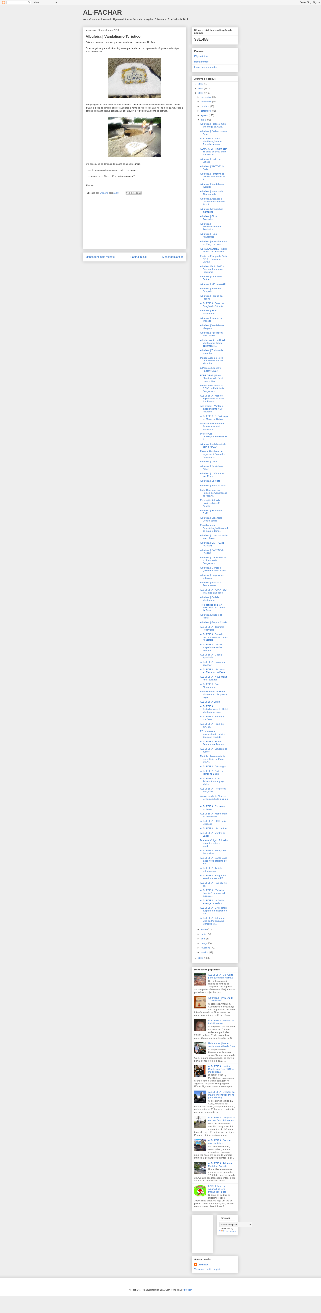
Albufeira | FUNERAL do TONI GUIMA (221, 999)
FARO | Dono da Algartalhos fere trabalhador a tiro (217, 1189)
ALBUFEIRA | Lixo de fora (213, 828)
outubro (205, 106)
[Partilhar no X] (133, 193)
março (204, 943)
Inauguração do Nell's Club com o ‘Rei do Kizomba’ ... (211, 360)
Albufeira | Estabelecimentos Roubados (210, 226)
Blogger (187, 1290)
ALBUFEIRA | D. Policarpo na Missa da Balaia (214, 417)
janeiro (205, 952)
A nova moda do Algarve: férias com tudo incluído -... (214, 799)
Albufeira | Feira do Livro (213, 485)
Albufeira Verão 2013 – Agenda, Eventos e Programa (212, 269)
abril (203, 938)
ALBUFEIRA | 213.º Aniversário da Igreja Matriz (212, 781)
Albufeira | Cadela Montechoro (209, 598)
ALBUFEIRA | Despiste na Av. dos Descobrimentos (221, 1119)
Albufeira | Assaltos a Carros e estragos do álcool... (212, 201)
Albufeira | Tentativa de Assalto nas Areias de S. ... (212, 176)
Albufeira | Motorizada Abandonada (211, 192)
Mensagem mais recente (100, 256)
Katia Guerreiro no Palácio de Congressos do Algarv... (213, 493)
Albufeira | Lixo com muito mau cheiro (214, 537)
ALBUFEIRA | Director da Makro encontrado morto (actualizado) (221, 1095)
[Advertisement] (135, 225)
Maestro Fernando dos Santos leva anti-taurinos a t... (212, 426)
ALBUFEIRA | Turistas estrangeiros (211, 869)
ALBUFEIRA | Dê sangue (213, 766)
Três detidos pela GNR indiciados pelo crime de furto (212, 607)
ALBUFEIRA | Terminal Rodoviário (212, 628)
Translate (231, 1231)
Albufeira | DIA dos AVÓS (213, 284)
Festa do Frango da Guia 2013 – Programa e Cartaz (213, 259)
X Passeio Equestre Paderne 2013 (210, 369)
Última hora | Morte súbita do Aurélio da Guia (221, 1044)
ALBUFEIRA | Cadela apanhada (211, 656)
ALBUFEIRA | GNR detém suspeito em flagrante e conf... (214, 910)
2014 (201, 88)
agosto (205, 115)
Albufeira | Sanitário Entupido (210, 290)
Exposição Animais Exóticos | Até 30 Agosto (210, 503)
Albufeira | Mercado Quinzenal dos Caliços (213, 569)
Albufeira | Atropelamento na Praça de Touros (213, 243)
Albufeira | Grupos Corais (213, 622)
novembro (206, 101)
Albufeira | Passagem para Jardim (211, 334)
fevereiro (206, 947)
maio (204, 934)
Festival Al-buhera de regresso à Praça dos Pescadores (212, 454)
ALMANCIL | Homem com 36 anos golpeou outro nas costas (213, 151)
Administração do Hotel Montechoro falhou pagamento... (212, 343)
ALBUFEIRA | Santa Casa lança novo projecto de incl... (213, 861)
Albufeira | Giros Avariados (208, 217)
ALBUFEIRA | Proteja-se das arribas (213, 852)
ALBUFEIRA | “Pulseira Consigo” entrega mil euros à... (212, 893)
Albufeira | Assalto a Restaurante (210, 584)
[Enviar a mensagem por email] (127, 193)
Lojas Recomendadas (205, 67)
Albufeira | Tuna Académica (208, 235)
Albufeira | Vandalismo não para (212, 327)
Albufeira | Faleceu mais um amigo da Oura (213, 125)
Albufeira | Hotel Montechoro (208, 312)
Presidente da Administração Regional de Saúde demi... (214, 528)
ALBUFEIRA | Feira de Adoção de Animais (212, 304)
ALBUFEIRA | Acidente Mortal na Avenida (220, 1164)
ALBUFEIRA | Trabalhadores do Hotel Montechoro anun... (214, 709)
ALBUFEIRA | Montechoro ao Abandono (214, 815)
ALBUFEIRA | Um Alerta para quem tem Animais (220, 976)
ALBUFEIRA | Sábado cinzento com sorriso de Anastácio (214, 637)
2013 (201, 93)
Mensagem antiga (173, 256)
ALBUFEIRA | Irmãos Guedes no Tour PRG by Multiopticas (221, 1069)
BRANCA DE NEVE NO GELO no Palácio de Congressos (212, 388)
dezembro (206, 97)
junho (204, 929)
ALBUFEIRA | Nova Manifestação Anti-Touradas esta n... (211, 141)
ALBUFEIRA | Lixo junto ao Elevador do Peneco (213, 671)
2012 (201, 958)
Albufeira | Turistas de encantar (211, 351)
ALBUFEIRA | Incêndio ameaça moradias (212, 902)
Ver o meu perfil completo (207, 1269)
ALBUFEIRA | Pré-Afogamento (209, 685)
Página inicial (138, 256)
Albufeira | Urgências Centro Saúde (211, 519)
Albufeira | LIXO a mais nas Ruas (212, 475)
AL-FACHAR (102, 12)
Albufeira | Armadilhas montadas (211, 210)
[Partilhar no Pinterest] (140, 193)
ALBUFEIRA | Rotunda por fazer (212, 718)
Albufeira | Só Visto (210, 480)
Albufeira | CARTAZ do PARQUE (212, 544)
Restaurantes (201, 61)
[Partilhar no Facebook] (136, 193)
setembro (206, 110)
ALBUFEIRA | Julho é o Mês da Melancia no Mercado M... (212, 921)
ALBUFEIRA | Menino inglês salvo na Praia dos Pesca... (212, 398)
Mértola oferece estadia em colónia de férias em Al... (212, 759)
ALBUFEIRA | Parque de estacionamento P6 (213, 877)
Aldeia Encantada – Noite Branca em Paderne (213, 250)
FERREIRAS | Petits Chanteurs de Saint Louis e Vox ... (211, 378)
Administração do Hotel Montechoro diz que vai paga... (213, 694)
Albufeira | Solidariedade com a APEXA (213, 445)
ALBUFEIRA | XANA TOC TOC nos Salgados (213, 591)
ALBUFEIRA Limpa (210, 701)
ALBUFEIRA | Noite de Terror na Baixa (212, 772)
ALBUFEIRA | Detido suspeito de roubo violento (211, 647)
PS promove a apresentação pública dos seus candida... (212, 734)
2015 (201, 84)
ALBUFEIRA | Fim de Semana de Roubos (212, 743)
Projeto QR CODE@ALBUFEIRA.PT (213, 436)
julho (203, 119)
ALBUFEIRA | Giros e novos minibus (219, 1141)
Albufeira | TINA (208, 461)
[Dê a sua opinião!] (130, 193)
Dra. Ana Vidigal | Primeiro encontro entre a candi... (214, 843)
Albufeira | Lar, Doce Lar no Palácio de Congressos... (213, 560)
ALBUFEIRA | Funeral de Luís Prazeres (221, 1022)
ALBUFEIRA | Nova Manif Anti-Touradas (213, 678)
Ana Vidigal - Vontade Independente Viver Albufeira (211, 409)
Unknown (203, 1264)
